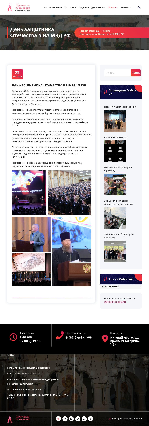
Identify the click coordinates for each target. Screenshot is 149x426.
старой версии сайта (115, 301)
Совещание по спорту (115, 137)
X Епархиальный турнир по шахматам (119, 236)
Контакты (126, 7)
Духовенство (98, 7)
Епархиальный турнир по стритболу (118, 169)
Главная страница (89, 30)
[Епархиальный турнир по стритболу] (115, 184)
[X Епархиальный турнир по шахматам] (115, 251)
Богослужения (52, 7)
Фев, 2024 (17, 74)
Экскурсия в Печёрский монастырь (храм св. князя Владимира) (118, 202)
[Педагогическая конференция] (115, 121)
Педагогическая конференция (120, 106)
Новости (112, 7)
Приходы (69, 7)
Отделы (82, 7)
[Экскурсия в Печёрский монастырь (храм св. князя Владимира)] (115, 218)
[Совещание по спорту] (115, 151)
